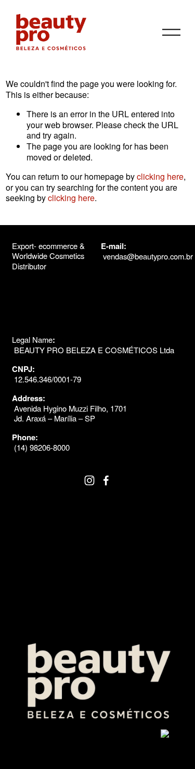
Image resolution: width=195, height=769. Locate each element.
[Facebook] (106, 480)
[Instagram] (89, 480)
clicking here (160, 176)
